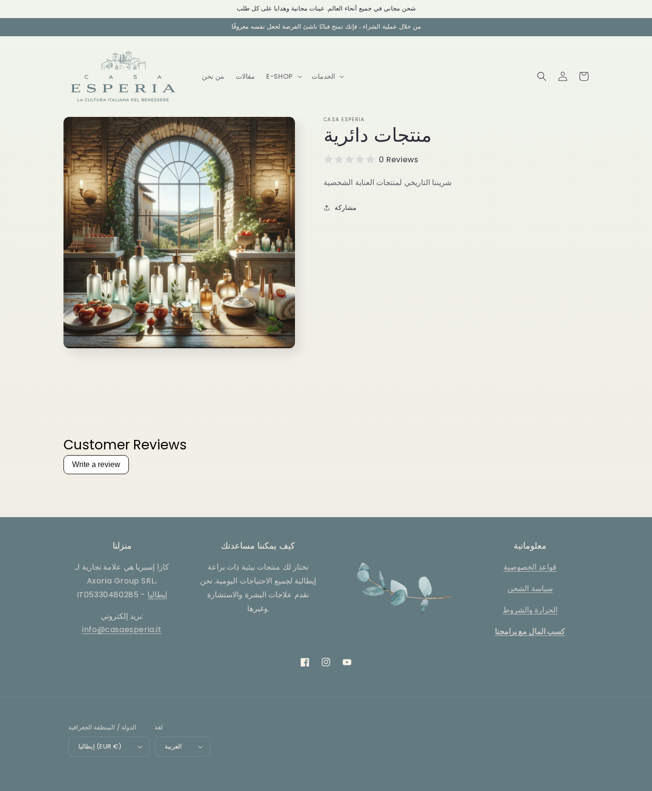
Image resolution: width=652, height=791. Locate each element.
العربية (173, 746)
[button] (283, 76)
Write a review (96, 464)
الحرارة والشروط (530, 609)
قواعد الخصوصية (530, 567)
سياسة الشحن (530, 588)
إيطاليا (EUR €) (99, 746)
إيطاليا (157, 594)
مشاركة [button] (346, 207)
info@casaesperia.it (121, 629)
